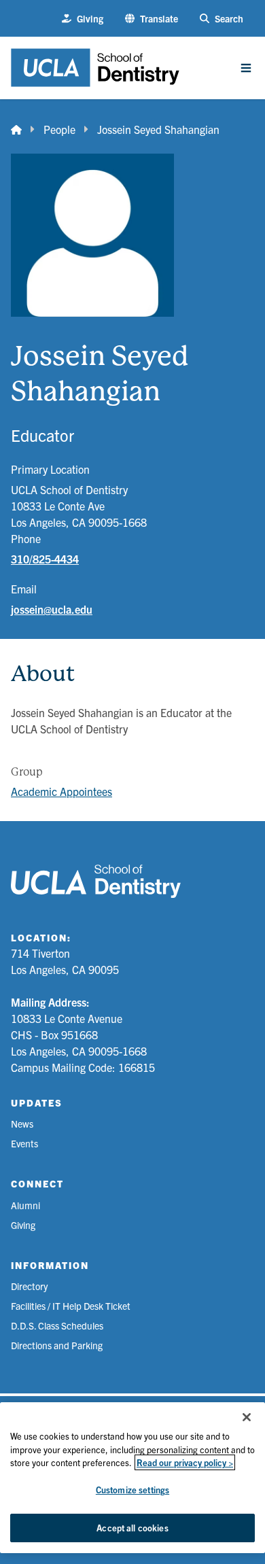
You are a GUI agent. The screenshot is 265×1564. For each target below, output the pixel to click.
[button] (151, 19)
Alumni (25, 1205)
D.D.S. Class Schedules (57, 1325)
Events (24, 1143)
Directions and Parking (57, 1345)
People (59, 129)
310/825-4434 (45, 559)
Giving (23, 1225)
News (22, 1123)
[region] (132, 1477)
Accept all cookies (132, 1527)
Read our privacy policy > (185, 1462)
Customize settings (132, 1489)
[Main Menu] (246, 68)
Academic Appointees (61, 791)
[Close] (247, 1417)
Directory (29, 1286)
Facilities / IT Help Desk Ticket (70, 1306)
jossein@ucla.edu (51, 609)
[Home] (16, 129)
